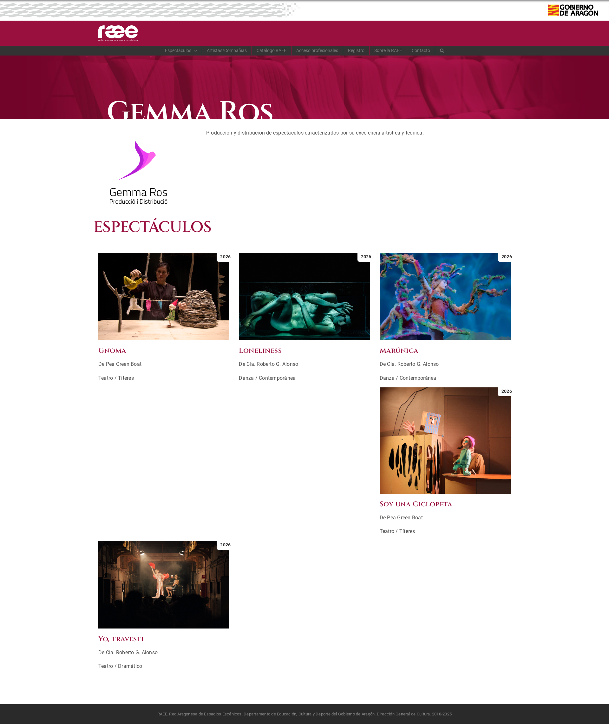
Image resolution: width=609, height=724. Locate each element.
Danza (246, 378)
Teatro (105, 378)
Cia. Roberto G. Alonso (272, 364)
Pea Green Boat (123, 364)
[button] (442, 50)
